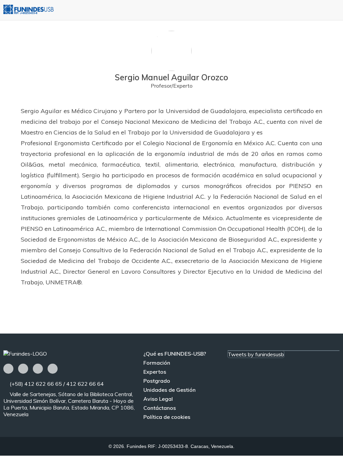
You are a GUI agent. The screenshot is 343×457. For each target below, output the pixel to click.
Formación (156, 362)
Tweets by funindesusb (256, 354)
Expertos (154, 371)
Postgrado (156, 380)
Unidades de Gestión (169, 389)
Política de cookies (166, 417)
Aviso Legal (158, 398)
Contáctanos (159, 407)
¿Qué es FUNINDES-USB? (174, 353)
